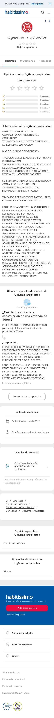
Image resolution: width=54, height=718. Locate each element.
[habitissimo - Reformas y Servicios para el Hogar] (13, 13)
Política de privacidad (13, 679)
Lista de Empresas (13, 664)
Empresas (18, 501)
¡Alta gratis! (37, 4)
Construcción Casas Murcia (20, 508)
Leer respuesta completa (15, 383)
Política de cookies (12, 686)
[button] (27, 633)
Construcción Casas (16, 504)
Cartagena (11, 511)
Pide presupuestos (27, 713)
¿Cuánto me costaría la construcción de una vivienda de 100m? (24, 316)
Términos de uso (10, 673)
